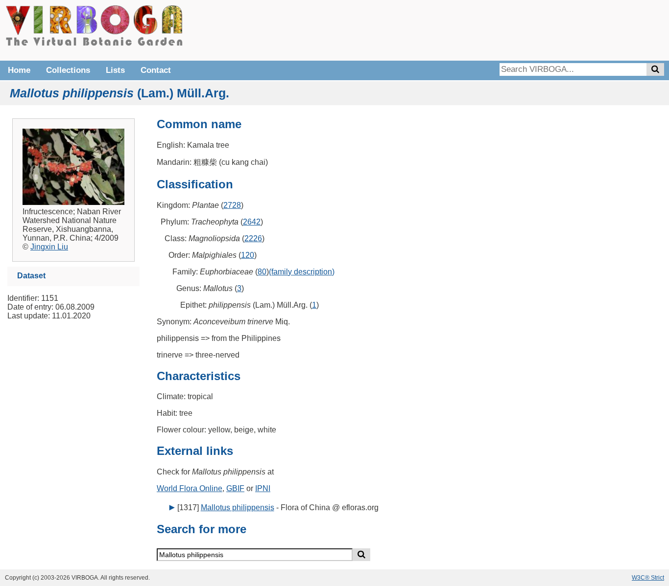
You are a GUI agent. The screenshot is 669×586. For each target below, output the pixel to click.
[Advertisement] (517, 29)
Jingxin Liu (49, 247)
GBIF (235, 488)
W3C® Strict (648, 577)
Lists (115, 70)
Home (19, 70)
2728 (232, 205)
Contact (156, 70)
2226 (253, 238)
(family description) (301, 272)
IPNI (262, 488)
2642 (252, 222)
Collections (68, 70)
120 (247, 255)
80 (262, 272)
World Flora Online (189, 488)
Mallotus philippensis (237, 507)
